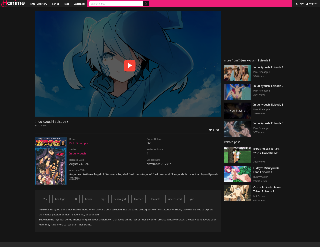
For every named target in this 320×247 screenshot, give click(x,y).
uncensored (175, 199)
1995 (44, 199)
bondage (60, 199)
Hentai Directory (38, 3)
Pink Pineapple (78, 143)
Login (301, 3)
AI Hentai (79, 3)
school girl (120, 199)
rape (103, 199)
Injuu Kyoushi (77, 153)
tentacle (155, 199)
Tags (66, 3)
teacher (138, 199)
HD (75, 199)
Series (55, 3)
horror (88, 199)
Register (312, 3)
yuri (192, 199)
